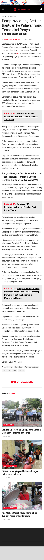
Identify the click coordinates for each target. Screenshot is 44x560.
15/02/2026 (6, 519)
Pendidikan (8, 425)
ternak (21, 370)
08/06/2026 (6, 436)
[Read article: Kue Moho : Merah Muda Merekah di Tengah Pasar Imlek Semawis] (22, 496)
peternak (6, 370)
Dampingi (18, 367)
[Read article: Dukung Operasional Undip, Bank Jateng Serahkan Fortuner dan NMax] (22, 412)
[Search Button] (41, 9)
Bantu (9, 367)
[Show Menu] (3, 9)
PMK (18, 53)
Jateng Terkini (12, 16)
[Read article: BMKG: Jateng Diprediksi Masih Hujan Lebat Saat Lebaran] (22, 454)
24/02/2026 (6, 477)
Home (4, 16)
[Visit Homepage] (22, 9)
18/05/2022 (28, 39)
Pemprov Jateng (31, 367)
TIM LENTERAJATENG (12, 39)
